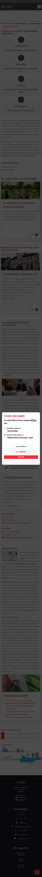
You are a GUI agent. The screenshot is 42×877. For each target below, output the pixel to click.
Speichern (21, 457)
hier (33, 420)
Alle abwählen (21, 452)
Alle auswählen (21, 446)
